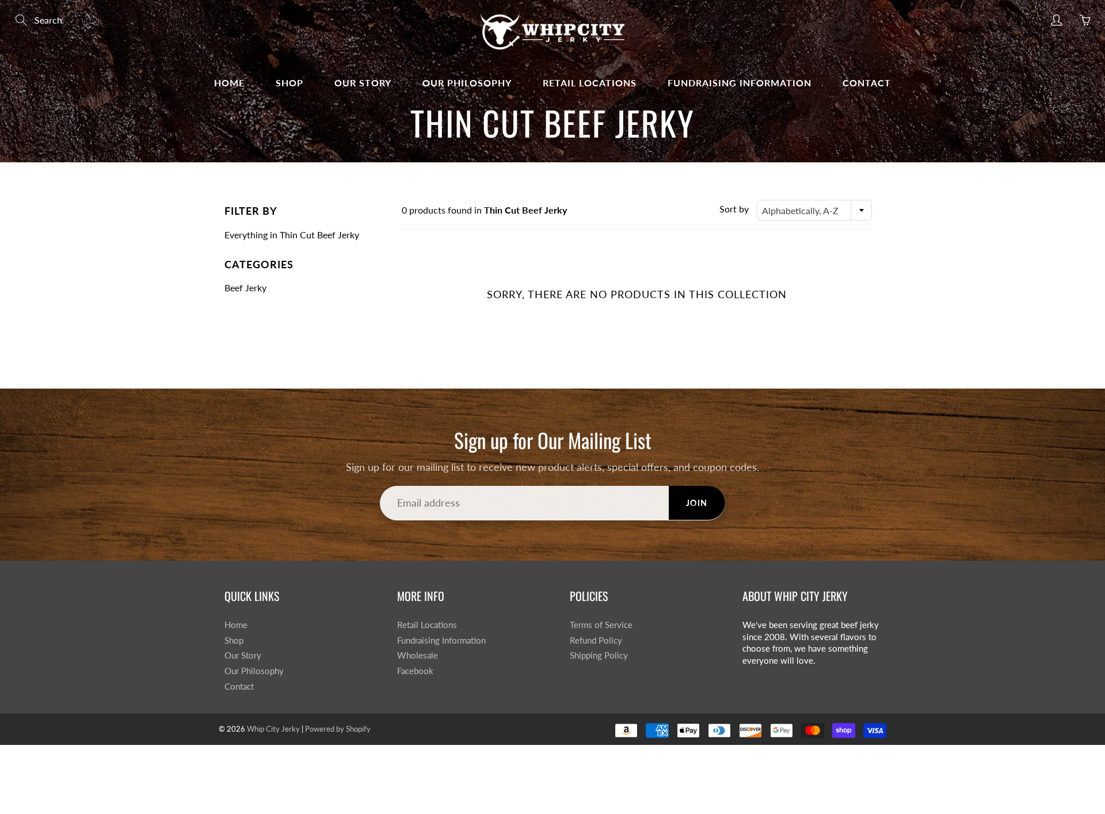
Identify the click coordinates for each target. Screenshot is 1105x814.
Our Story (362, 82)
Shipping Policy (599, 655)
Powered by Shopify (338, 728)
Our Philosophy (467, 82)
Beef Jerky (245, 287)
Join (697, 503)
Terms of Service (601, 625)
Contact (867, 82)
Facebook (415, 671)
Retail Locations (590, 82)
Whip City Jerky (273, 728)
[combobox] (814, 210)
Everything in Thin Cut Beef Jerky (291, 234)
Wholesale (417, 655)
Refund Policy (596, 640)
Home (229, 82)
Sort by (734, 208)
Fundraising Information (739, 82)
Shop (289, 82)
